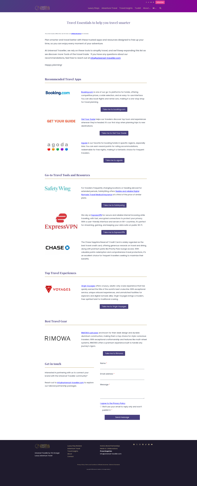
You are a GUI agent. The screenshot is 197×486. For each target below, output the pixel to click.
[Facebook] (151, 2)
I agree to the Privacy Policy (112, 403)
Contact (70, 456)
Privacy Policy (81, 464)
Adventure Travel (109, 8)
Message (105, 384)
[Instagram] (146, 2)
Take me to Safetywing (114, 205)
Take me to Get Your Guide (114, 133)
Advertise (160, 2)
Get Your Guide (88, 119)
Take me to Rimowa (114, 353)
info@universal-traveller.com (105, 57)
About (69, 454)
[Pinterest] (149, 444)
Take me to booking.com (114, 109)
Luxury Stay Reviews (74, 446)
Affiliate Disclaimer (103, 464)
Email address (107, 374)
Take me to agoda (114, 160)
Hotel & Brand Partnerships (110, 446)
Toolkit (138, 8)
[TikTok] (149, 2)
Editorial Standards (114, 464)
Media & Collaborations (109, 449)
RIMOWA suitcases (89, 332)
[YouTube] (152, 444)
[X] (137, 444)
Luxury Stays (93, 8)
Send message (122, 417)
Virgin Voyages (88, 286)
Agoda (84, 143)
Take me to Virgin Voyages (114, 306)
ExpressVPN (96, 215)
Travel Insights (126, 8)
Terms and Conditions (91, 464)
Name (103, 363)
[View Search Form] (160, 8)
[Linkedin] (153, 2)
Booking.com (87, 92)
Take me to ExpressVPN (114, 232)
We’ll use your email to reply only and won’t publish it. (122, 408)
